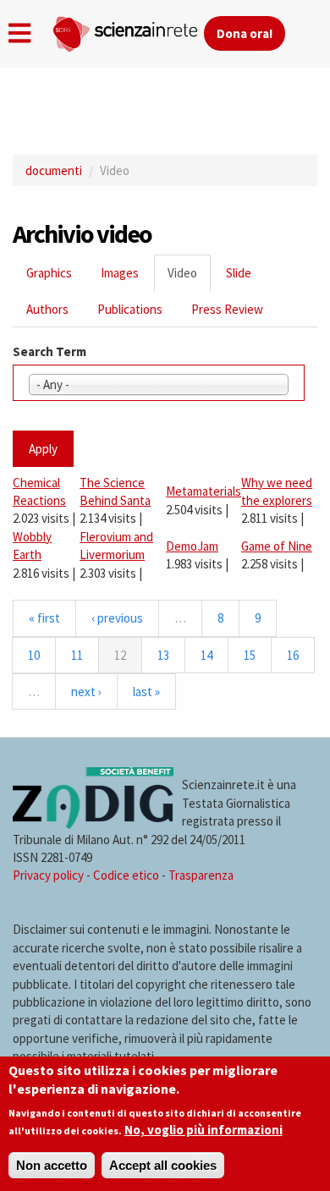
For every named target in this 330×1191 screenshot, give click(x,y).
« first (44, 618)
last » (146, 691)
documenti (53, 170)
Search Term (49, 351)
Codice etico (126, 875)
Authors (47, 309)
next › (86, 691)
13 (163, 655)
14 (206, 655)
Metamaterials (203, 491)
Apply (43, 449)
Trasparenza (201, 875)
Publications (129, 309)
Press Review (227, 309)
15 (250, 655)
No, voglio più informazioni (203, 1130)
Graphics (49, 273)
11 (77, 655)
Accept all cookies (163, 1165)
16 (293, 655)
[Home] (128, 30)
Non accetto (51, 1165)
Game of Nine (276, 546)
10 (34, 655)
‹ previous (117, 618)
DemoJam (192, 546)
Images (120, 273)
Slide (238, 273)
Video (189, 278)
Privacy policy (48, 875)
